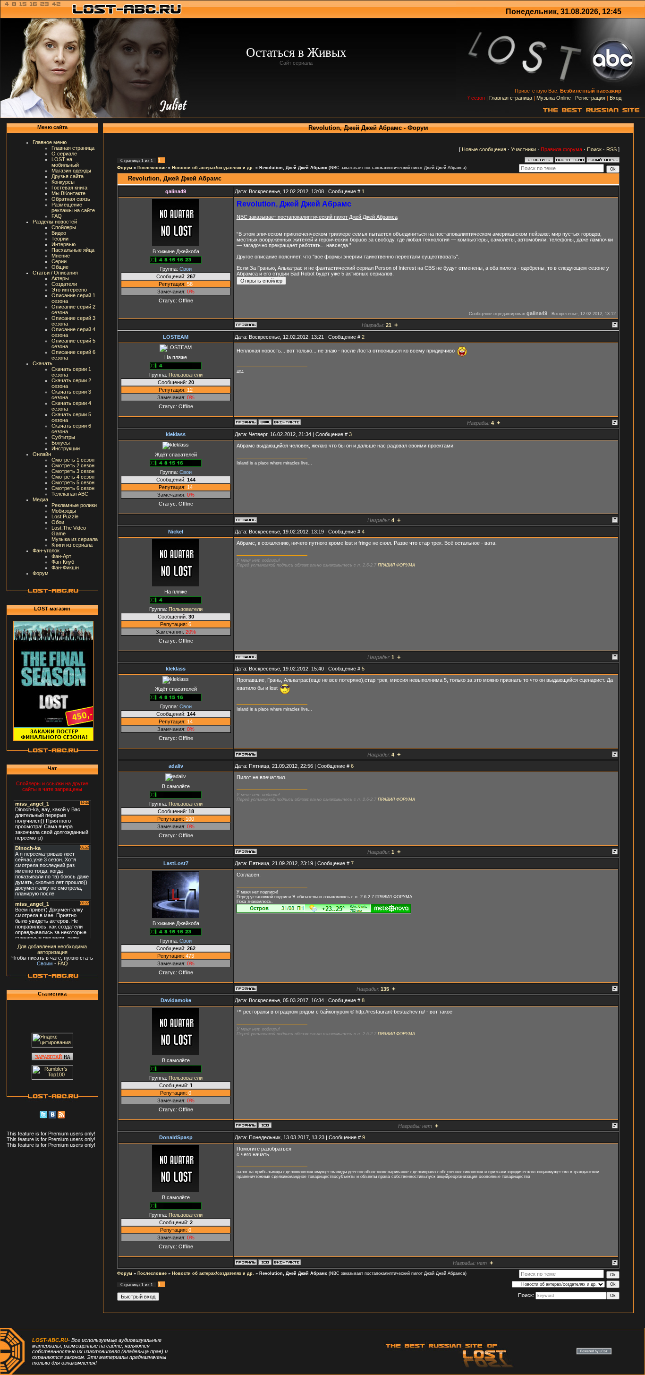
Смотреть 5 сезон (72, 482)
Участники (523, 149)
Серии (59, 261)
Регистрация (590, 98)
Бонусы (60, 443)
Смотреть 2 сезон (72, 465)
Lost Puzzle (64, 516)
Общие (59, 267)
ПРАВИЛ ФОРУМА (396, 565)
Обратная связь (70, 199)
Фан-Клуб (62, 562)
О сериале (64, 153)
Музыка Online (553, 98)
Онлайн (42, 454)
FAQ (56, 216)
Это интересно (69, 289)
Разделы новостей (55, 221)
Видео (58, 233)
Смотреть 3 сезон (72, 471)
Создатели (64, 284)
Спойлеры (63, 227)
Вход (615, 98)
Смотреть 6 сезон (72, 488)
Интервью (63, 244)
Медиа (40, 499)
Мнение (60, 255)
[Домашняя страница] (265, 422)
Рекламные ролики (74, 505)
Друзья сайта (67, 176)
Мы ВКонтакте (68, 193)
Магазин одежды (71, 170)
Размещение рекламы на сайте (73, 207)
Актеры (60, 278)
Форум (41, 573)
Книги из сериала (72, 545)
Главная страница (510, 98)
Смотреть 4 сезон (72, 477)
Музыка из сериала (74, 539)
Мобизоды (63, 511)
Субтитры (63, 437)
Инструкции (65, 448)
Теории (59, 238)
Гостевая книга (69, 187)
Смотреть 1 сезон (72, 460)
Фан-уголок (46, 550)
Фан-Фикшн (65, 567)
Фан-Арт (61, 556)
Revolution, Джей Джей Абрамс (293, 167)
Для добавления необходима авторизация (52, 949)
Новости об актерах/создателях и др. (213, 167)
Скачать (42, 363)
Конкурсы (63, 182)
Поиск (594, 149)
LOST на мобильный (65, 162)
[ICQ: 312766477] (265, 1262)
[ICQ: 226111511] (265, 1125)
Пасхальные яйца (72, 250)
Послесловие (152, 167)
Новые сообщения (484, 149)
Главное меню (50, 142)
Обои (57, 522)
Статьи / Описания (55, 272)
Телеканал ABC (69, 494)
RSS (611, 149)
